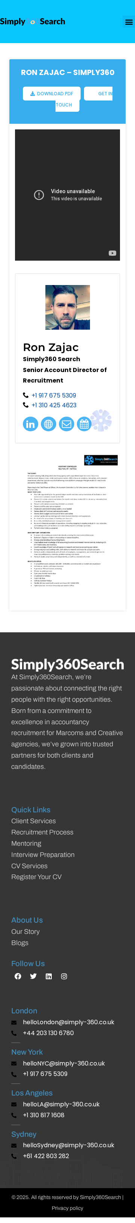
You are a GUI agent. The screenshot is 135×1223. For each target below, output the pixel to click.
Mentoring (26, 843)
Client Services (33, 821)
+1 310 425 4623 (54, 405)
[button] (129, 21)
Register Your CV (36, 877)
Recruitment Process (42, 832)
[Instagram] (64, 976)
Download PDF (54, 93)
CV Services (29, 866)
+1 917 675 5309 (54, 395)
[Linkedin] (49, 976)
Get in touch (84, 99)
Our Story (25, 931)
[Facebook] (18, 976)
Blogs (19, 943)
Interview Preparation (43, 854)
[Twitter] (33, 976)
